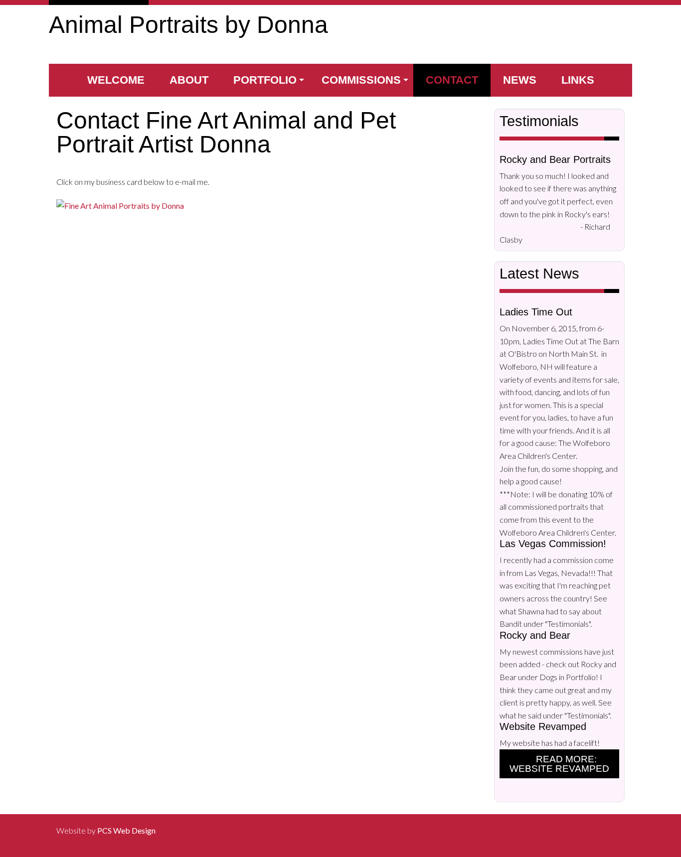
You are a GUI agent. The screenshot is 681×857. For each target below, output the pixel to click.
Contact (452, 80)
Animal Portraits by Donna (188, 24)
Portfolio (265, 80)
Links (577, 80)
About (189, 80)
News (519, 80)
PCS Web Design (126, 830)
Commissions (361, 80)
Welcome (116, 80)
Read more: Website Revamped (559, 764)
